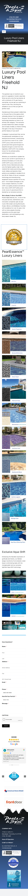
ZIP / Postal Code (6, 679)
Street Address (6, 667)
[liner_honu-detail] (14, 582)
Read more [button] (6, 761)
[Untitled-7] (14, 857)
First (3, 652)
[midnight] (14, 510)
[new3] (14, 486)
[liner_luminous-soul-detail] (14, 438)
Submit (6, 725)
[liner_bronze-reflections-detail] (14, 343)
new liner (22, 96)
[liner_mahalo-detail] (14, 606)
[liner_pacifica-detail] (14, 272)
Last (3, 658)
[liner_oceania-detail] (14, 295)
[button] (3, 776)
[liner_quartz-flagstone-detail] (14, 319)
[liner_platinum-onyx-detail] (14, 391)
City (3, 673)
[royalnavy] (14, 534)
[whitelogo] (14, 5)
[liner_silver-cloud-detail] (14, 367)
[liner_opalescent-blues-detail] (14, 462)
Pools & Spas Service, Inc (9, 197)
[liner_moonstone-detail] (14, 415)
